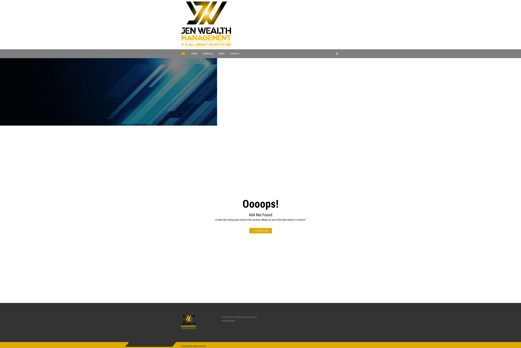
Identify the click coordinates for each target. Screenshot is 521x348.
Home (194, 53)
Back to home (263, 231)
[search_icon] (337, 53)
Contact (235, 53)
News (221, 53)
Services (208, 53)
